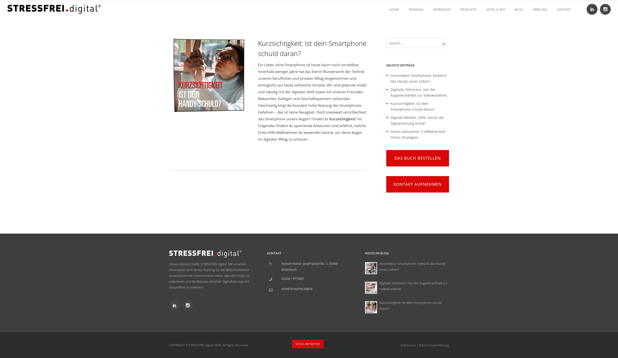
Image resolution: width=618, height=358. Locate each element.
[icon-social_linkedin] (593, 9)
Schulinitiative (307, 344)
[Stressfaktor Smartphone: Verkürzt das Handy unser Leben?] (371, 268)
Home (394, 9)
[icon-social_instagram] (605, 9)
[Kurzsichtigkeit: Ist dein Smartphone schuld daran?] (371, 307)
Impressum (408, 345)
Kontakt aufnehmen (417, 184)
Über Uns (540, 9)
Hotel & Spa (495, 9)
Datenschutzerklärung (434, 345)
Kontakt (564, 9)
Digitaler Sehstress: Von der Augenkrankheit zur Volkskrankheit (413, 286)
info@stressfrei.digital (296, 288)
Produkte (468, 9)
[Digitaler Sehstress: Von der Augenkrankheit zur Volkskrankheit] (371, 288)
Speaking (416, 9)
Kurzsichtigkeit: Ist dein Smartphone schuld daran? (312, 48)
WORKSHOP (442, 9)
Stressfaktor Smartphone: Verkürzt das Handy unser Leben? (412, 266)
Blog (519, 9)
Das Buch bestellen (417, 158)
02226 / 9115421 (292, 278)
